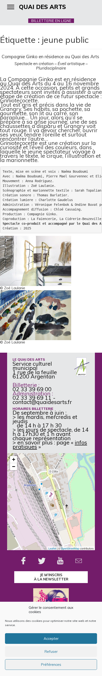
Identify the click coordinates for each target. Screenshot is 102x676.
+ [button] (13, 459)
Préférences (51, 664)
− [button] (13, 467)
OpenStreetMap (70, 548)
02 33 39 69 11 (32, 397)
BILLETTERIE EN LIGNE (51, 20)
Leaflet (52, 548)
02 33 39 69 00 (32, 389)
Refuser (51, 651)
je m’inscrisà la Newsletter (51, 577)
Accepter (51, 638)
